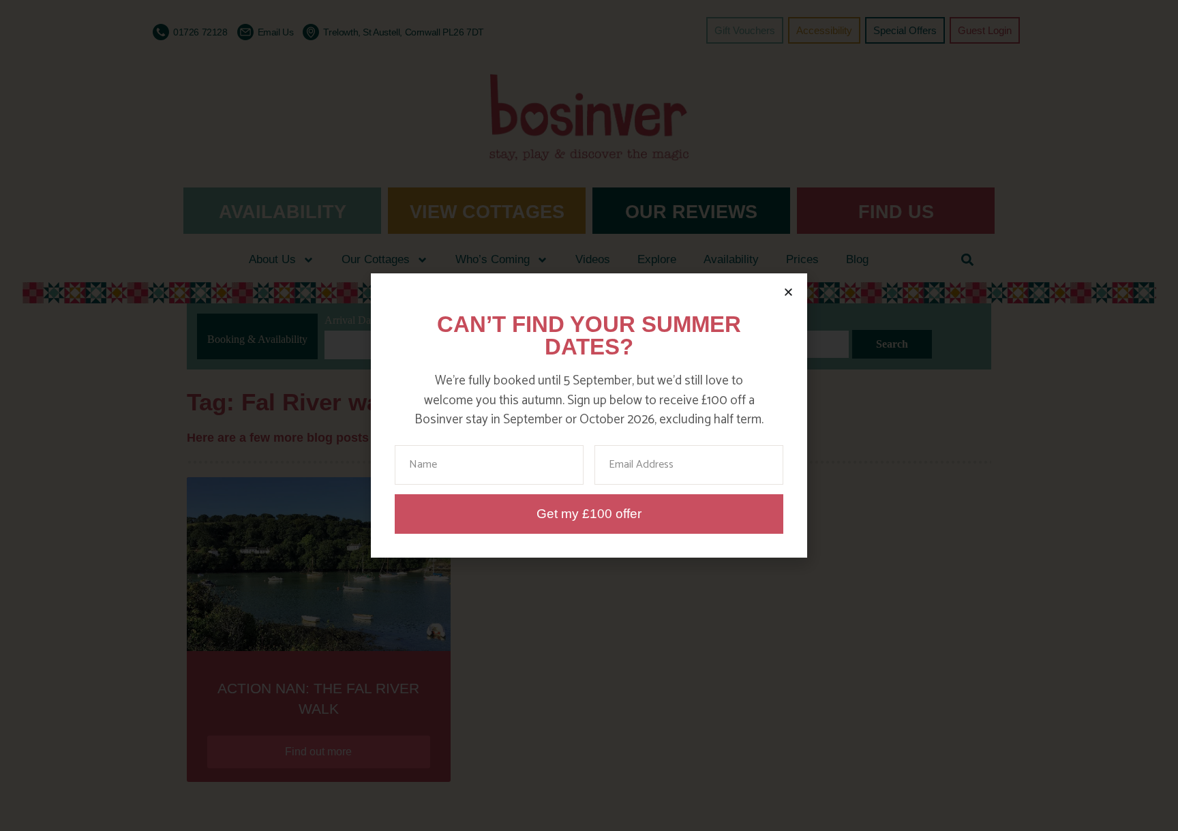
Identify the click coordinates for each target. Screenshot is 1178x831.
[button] (788, 292)
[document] (589, 415)
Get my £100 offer (589, 514)
